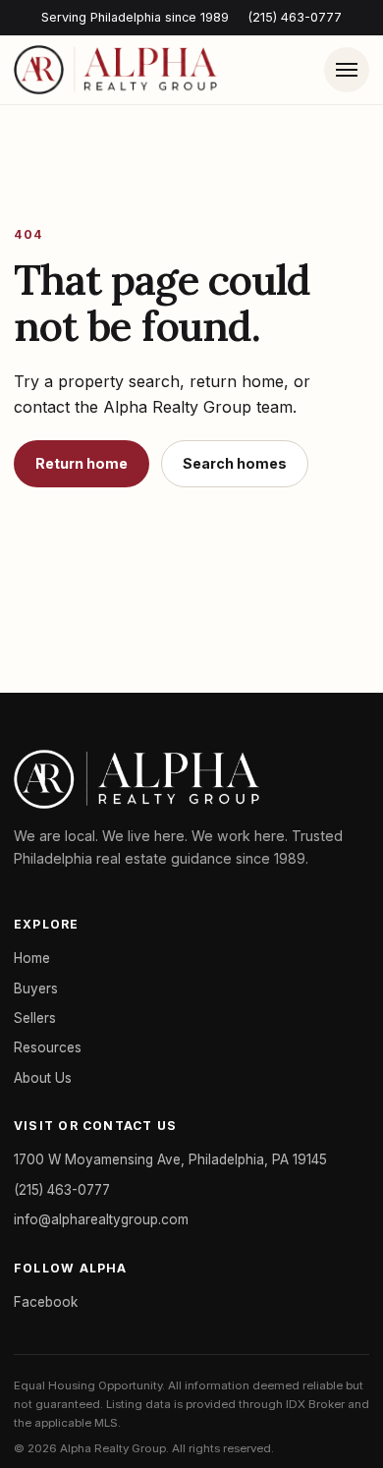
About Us (43, 1078)
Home (32, 958)
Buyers (36, 988)
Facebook (46, 1302)
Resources (48, 1047)
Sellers (35, 1018)
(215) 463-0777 (295, 17)
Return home (81, 463)
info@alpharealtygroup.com (101, 1219)
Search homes (235, 463)
